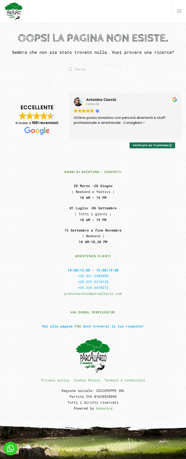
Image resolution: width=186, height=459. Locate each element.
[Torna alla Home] (14, 11)
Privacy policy (55, 380)
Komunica (104, 408)
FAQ (78, 326)
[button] (179, 11)
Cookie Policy (87, 380)
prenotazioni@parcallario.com (93, 293)
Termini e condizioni (124, 380)
